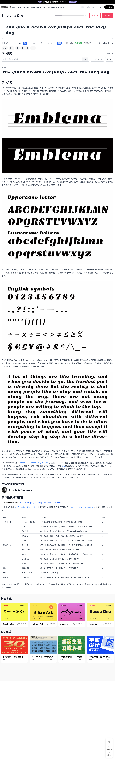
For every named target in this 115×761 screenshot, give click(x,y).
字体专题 (46, 7)
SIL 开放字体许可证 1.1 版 (25, 507)
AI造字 (33, 7)
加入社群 (109, 7)
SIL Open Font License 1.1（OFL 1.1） (33, 463)
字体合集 (26, 7)
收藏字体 (95, 15)
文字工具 (54, 7)
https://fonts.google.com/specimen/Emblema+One (40, 502)
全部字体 (19, 7)
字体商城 (61, 7)
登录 (100, 7)
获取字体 (107, 15)
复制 (25, 43)
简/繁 (109, 59)
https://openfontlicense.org (82, 507)
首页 (13, 7)
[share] (86, 15)
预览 (85, 59)
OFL (63, 466)
